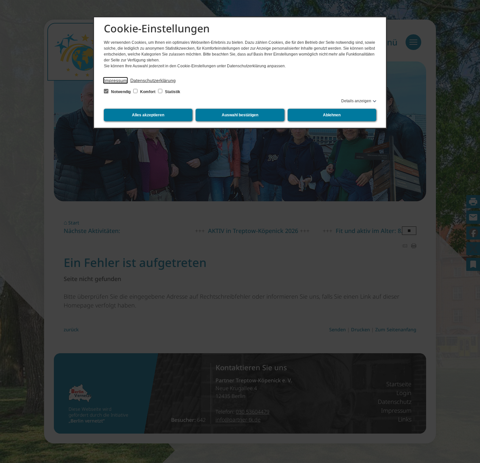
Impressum (115, 80)
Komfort (147, 92)
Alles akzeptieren (148, 115)
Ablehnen (332, 115)
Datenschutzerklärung (153, 80)
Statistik (172, 92)
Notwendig (121, 92)
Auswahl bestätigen (240, 115)
